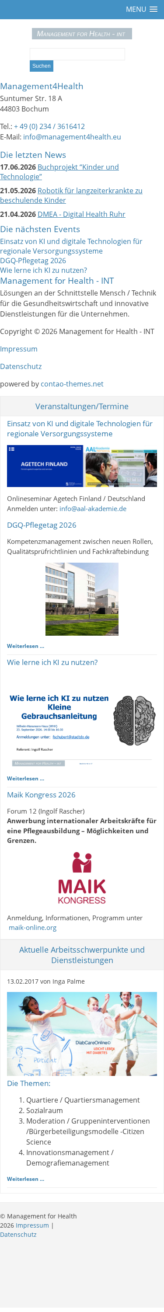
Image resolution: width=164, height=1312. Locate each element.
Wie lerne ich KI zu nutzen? (43, 270)
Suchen (41, 66)
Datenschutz (21, 366)
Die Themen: (29, 1083)
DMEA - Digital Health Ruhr (82, 214)
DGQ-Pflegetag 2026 (33, 260)
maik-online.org (32, 927)
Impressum (19, 349)
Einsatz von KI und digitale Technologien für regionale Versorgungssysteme (71, 246)
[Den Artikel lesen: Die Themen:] (82, 1073)
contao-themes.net (72, 384)
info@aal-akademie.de (92, 508)
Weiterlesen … (25, 646)
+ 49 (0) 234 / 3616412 (49, 126)
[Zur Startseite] (82, 33)
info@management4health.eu (72, 137)
